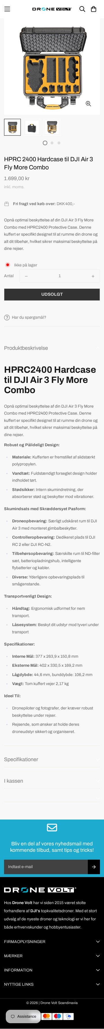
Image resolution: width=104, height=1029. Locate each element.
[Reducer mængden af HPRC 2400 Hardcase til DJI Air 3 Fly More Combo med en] (26, 276)
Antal (9, 276)
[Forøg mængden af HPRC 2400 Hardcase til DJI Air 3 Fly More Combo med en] (93, 276)
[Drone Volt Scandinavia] (52, 9)
